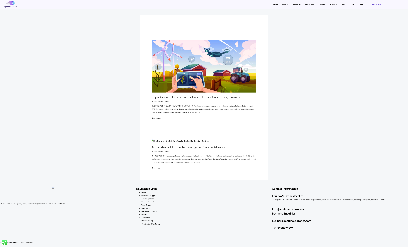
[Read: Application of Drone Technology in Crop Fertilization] (180, 141)
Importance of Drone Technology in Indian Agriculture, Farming (196, 97)
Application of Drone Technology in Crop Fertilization (189, 147)
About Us (322, 4)
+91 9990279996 (282, 228)
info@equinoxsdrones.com (288, 209)
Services (285, 4)
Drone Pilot (309, 4)
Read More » (156, 117)
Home (275, 4)
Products (333, 4)
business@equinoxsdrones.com (291, 220)
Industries (297, 4)
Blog (343, 4)
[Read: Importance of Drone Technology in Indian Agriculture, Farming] (204, 66)
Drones (352, 4)
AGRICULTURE (157, 101)
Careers (361, 4)
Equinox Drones (12, 242)
